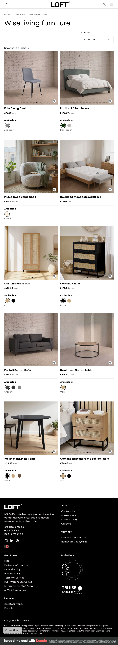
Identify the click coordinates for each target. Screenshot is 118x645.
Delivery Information (16, 565)
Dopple (8, 608)
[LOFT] (60, 4)
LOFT (28, 620)
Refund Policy (12, 569)
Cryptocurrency (13, 604)
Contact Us (68, 511)
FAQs (7, 561)
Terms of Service (14, 578)
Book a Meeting (13, 534)
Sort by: (85, 33)
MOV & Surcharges (15, 590)
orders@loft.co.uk (14, 527)
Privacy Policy (12, 574)
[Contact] (104, 4)
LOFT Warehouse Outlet (18, 582)
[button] (5, 4)
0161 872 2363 (11, 530)
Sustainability (69, 520)
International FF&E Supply (19, 586)
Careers (66, 524)
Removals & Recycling (74, 542)
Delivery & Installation (74, 538)
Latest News (68, 515)
